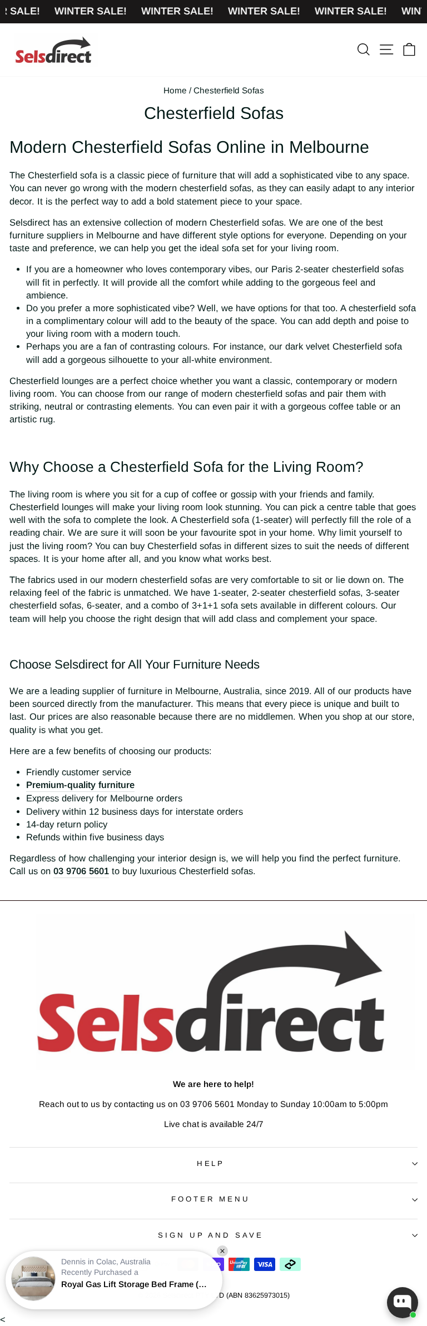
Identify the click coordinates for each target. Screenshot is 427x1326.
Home (175, 90)
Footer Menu (211, 1199)
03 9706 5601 (81, 871)
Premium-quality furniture (80, 785)
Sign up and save (211, 1235)
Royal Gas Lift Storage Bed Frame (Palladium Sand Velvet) (136, 1284)
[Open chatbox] (402, 1302)
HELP (211, 1163)
